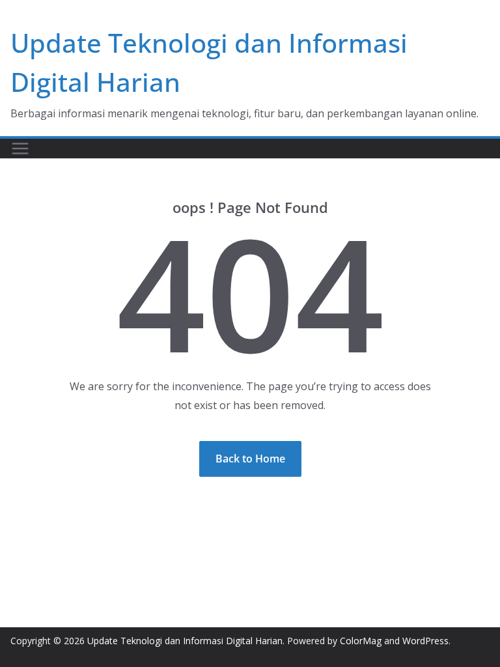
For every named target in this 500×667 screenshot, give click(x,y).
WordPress (425, 640)
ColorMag (361, 640)
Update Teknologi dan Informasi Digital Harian (185, 640)
